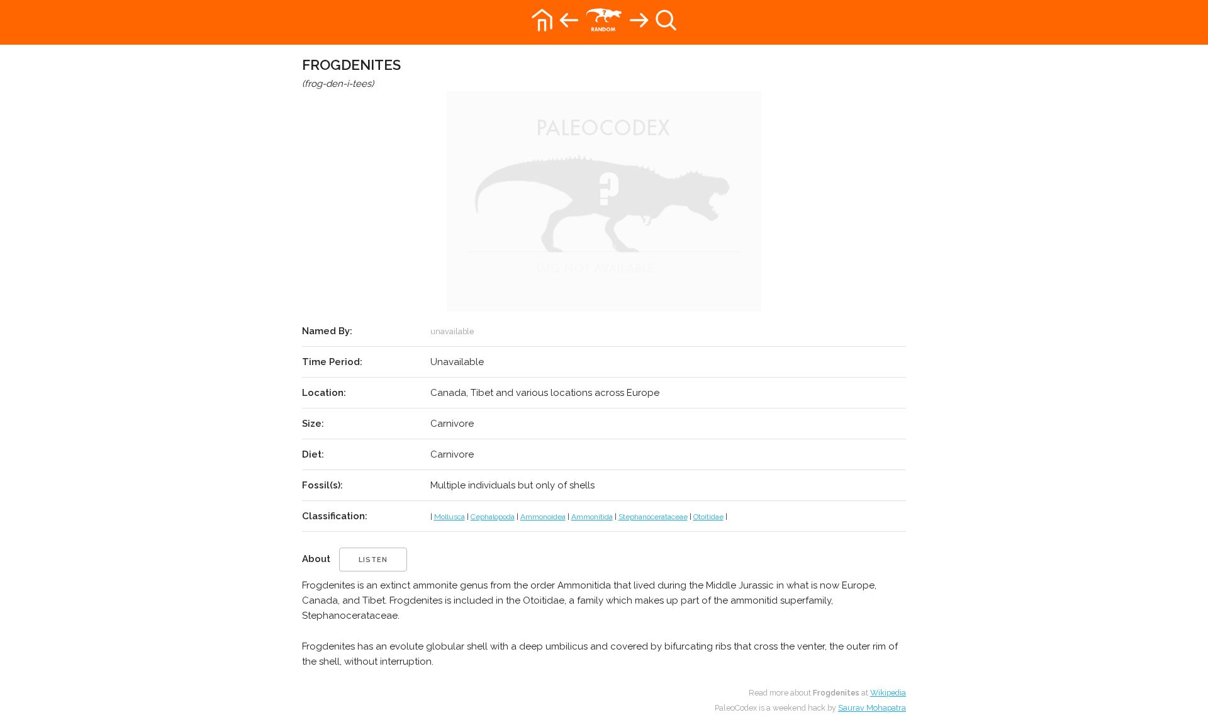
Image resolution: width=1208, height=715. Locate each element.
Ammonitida (592, 516)
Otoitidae (708, 516)
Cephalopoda (493, 516)
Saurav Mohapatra (872, 707)
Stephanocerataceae (653, 516)
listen (373, 560)
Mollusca (449, 516)
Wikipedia (888, 692)
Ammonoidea (543, 516)
